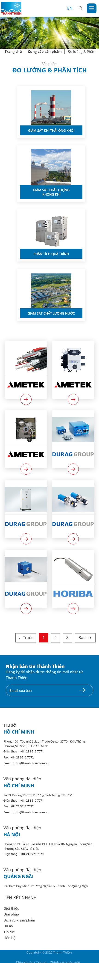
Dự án (8, 926)
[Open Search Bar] (80, 8)
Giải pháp (11, 914)
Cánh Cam (62, 957)
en (70, 8)
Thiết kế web (38, 957)
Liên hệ (9, 938)
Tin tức (9, 932)
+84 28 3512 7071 (32, 751)
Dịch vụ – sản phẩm (19, 920)
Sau (82, 637)
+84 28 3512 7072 (22, 757)
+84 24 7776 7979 (32, 854)
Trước (28, 637)
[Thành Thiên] (11, 8)
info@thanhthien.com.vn (31, 763)
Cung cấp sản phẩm (45, 51)
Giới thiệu (11, 908)
